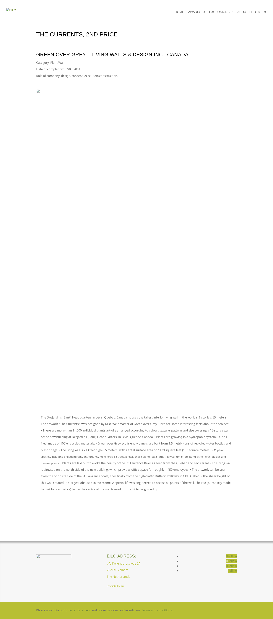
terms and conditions (157, 610)
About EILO (246, 12)
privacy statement (78, 610)
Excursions (219, 12)
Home (179, 12)
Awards (194, 12)
